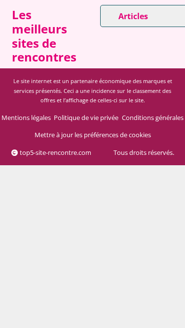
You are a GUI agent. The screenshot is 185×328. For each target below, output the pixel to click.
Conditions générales (153, 117)
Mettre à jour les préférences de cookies (93, 134)
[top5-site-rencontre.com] (6, 38)
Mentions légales (26, 117)
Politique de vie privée (86, 117)
